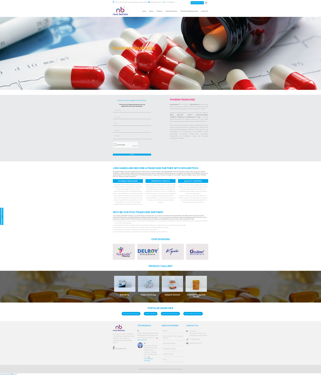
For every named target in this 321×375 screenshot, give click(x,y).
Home (144, 11)
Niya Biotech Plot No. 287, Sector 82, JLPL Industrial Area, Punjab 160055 (198, 333)
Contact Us (204, 11)
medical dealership (150, 313)
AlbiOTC (165, 331)
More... (165, 359)
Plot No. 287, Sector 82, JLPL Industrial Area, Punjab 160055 (131, 2)
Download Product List (197, 3)
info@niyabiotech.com (156, 2)
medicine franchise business (131, 313)
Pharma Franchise (171, 11)
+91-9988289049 (170, 2)
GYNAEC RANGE (168, 354)
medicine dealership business (193, 313)
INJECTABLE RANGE (169, 343)
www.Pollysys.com (177, 369)
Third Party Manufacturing (189, 11)
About (151, 11)
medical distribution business (170, 313)
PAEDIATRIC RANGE (169, 349)
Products (160, 11)
